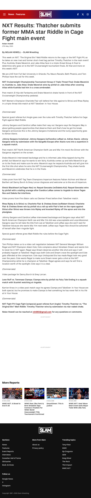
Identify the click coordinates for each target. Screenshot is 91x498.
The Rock (66, 462)
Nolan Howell (7, 44)
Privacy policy (38, 448)
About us (36, 445)
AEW (64, 455)
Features (20, 14)
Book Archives (8, 465)
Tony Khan (66, 445)
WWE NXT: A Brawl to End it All (11, 405)
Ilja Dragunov (67, 451)
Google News (7, 479)
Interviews (6, 455)
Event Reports (8, 451)
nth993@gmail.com (42, 312)
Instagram (6, 486)
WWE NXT (66, 468)
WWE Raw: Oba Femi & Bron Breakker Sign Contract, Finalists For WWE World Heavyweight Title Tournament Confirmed (34, 409)
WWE (64, 448)
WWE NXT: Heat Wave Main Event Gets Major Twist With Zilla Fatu (78, 406)
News (11, 14)
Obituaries (6, 462)
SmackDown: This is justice (55, 405)
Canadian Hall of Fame (11, 458)
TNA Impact (67, 465)
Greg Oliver (66, 458)
